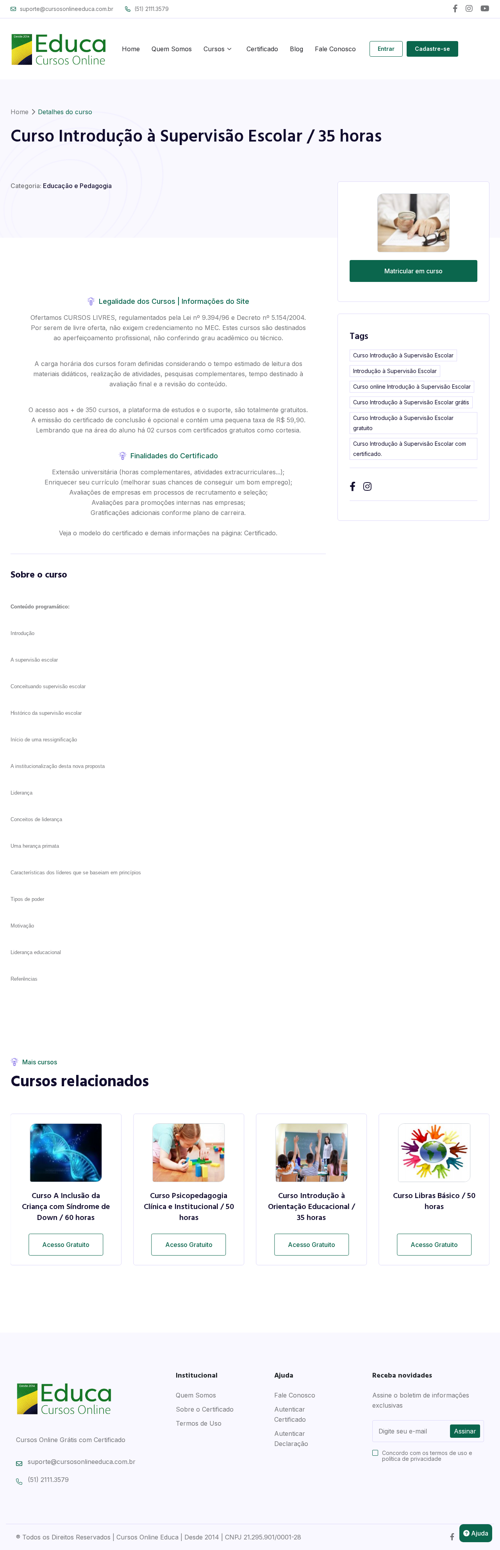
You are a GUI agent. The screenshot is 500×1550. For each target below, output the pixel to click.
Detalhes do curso (65, 112)
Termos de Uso (198, 1423)
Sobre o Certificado (205, 1409)
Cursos (214, 49)
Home (131, 49)
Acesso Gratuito (65, 1245)
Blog (296, 49)
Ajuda (479, 1533)
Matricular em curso (413, 271)
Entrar (386, 48)
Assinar (465, 1431)
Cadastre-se (432, 48)
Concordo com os (427, 1456)
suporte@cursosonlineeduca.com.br (66, 8)
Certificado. (260, 533)
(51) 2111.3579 (151, 8)
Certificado (262, 49)
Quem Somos (172, 49)
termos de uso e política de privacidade (427, 1456)
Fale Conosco (335, 49)
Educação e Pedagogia (77, 186)
